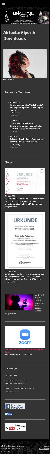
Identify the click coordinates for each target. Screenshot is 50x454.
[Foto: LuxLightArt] (25, 63)
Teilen (9, 414)
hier (16, 115)
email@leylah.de (12, 391)
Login (46, 446)
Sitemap (20, 446)
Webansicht (44, 449)
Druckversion (10, 446)
